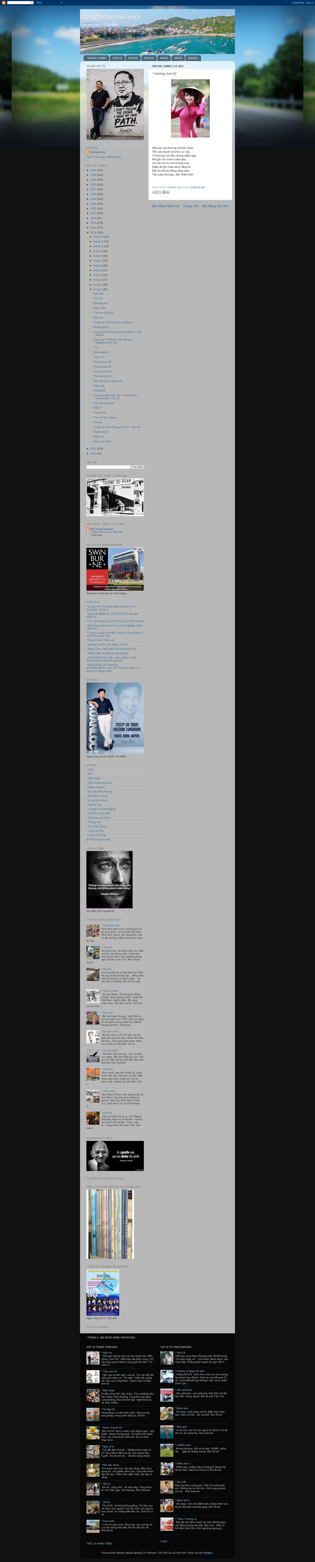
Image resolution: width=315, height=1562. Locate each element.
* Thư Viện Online (96, 826)
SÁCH (178, 58)
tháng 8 (98, 256)
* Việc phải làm (183, 1390)
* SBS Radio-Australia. (99, 782)
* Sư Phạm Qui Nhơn (98, 817)
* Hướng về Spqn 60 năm (190, 1371)
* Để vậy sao (100, 303)
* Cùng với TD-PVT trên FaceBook (112, 322)
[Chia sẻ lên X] (161, 192)
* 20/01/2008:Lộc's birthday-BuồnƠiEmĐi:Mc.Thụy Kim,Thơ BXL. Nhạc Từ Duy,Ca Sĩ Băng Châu (113, 668)
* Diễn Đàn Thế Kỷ (97, 796)
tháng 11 (98, 241)
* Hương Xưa (94, 804)
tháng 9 (98, 251)
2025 (93, 175)
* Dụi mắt (180, 1482)
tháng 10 (98, 246)
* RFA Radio (93, 778)
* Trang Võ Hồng (96, 835)
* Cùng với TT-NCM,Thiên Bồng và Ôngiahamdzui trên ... (113, 341)
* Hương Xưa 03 (102, 371)
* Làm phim (107, 1091)
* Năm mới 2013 (102, 441)
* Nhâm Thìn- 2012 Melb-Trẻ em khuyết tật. (111, 649)
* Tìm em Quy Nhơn (104, 417)
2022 (93, 189)
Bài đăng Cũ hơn (215, 206)
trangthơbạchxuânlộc (111, 17)
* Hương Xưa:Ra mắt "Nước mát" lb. (107, 644)
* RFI (89, 774)
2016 (93, 218)
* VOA (89, 769)
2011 (93, 453)
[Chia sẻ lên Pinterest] (168, 192)
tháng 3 (98, 279)
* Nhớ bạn (107, 1012)
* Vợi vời (97, 298)
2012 (93, 448)
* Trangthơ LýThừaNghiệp (101, 809)
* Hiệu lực (98, 436)
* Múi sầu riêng (110, 1465)
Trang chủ (191, 206)
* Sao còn (98, 357)
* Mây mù (98, 317)
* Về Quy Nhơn (110, 991)
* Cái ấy (97, 422)
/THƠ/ (163, 1541)
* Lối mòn (106, 947)
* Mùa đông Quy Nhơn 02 (107, 381)
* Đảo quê (181, 1426)
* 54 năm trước (110, 1031)
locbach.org (97, 152)
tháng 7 (98, 260)
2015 (93, 223)
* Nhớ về (180, 1352)
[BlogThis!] (157, 192)
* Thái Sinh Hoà (110, 925)
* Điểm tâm (181, 1408)
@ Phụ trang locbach (98, 839)
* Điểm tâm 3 (182, 1500)
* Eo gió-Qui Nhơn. (97, 800)
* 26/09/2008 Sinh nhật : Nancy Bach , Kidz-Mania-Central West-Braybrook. (111, 659)
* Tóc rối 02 (99, 412)
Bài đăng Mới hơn (166, 206)
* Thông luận (93, 822)
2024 (93, 179)
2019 (93, 203)
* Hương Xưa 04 (102, 366)
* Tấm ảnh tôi (109, 1371)
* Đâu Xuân (99, 308)
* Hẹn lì (97, 407)
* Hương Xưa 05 (102, 361)
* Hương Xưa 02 (102, 376)
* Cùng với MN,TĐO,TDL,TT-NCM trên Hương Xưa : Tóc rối (115, 397)
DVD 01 (117, 58)
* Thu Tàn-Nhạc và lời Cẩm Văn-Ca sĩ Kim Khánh (114, 621)
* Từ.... (96, 347)
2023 (93, 184)
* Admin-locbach (95, 787)
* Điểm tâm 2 (182, 1463)
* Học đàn (98, 293)
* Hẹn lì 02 (99, 385)
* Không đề (99, 390)
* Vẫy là (105, 1483)
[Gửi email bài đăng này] (154, 192)
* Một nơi (106, 1352)
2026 (93, 170)
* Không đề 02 (101, 327)
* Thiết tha (107, 1069)
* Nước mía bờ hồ (111, 1427)
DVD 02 (133, 58)
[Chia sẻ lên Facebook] (164, 192)
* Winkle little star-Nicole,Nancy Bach (107, 653)
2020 (93, 199)
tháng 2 (98, 284)
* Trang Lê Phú (95, 831)
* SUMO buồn (183, 1445)
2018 (93, 208)
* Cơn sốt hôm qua (103, 403)
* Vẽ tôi (105, 1502)
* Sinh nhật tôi (101, 352)
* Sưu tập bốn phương (99, 791)
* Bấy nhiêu (107, 1390)
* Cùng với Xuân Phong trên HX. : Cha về (116, 427)
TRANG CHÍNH (96, 58)
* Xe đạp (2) (108, 1409)
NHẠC (164, 58)
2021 (93, 194)
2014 (93, 227)
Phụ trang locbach (101, 529)
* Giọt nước (107, 1521)
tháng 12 (98, 236)
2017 (93, 213)
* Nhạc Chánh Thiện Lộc (100, 640)
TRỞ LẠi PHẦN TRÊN (99, 1543)
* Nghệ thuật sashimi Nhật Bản (106, 532)
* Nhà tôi (106, 969)
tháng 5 (98, 270)
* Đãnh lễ (106, 1113)
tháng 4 (98, 275)
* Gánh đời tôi (100, 432)
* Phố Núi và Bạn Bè (98, 813)
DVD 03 (149, 58)
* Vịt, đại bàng (109, 1050)
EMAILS (193, 58)
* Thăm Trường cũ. (186, 1519)
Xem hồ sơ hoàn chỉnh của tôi (103, 157)
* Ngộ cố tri (107, 1446)
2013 (93, 232)
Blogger (208, 1552)
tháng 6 (98, 265)
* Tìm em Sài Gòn (103, 312)
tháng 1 (98, 289)
